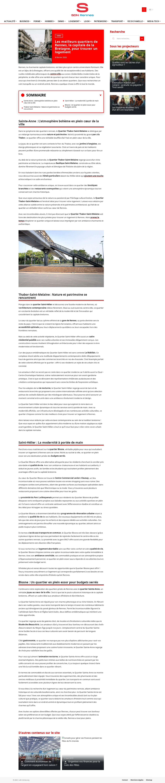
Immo (59, 36)
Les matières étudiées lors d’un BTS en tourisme (125, 108)
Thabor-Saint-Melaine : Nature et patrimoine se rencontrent (42, 108)
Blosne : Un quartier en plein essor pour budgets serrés (80, 106)
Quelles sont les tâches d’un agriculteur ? (126, 63)
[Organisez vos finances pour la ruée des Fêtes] (83, 753)
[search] (144, 9)
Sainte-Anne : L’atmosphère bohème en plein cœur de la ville (40, 102)
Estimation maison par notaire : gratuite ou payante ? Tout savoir (127, 85)
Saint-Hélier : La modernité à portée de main (82, 101)
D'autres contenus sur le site (39, 733)
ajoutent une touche (93, 176)
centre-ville (55, 74)
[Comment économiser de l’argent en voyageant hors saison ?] (39, 753)
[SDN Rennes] (82, 9)
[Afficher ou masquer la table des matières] (73, 95)
